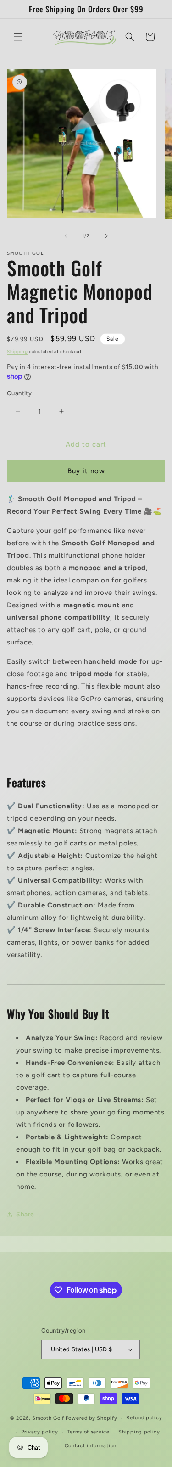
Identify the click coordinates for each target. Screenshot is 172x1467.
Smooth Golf (48, 1418)
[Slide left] (66, 236)
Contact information (91, 1446)
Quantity (19, 393)
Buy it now (86, 471)
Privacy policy (39, 1432)
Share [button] (25, 1214)
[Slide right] (106, 236)
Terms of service (88, 1432)
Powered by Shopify (91, 1418)
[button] (18, 37)
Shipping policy (139, 1432)
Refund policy (144, 1418)
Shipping (17, 351)
